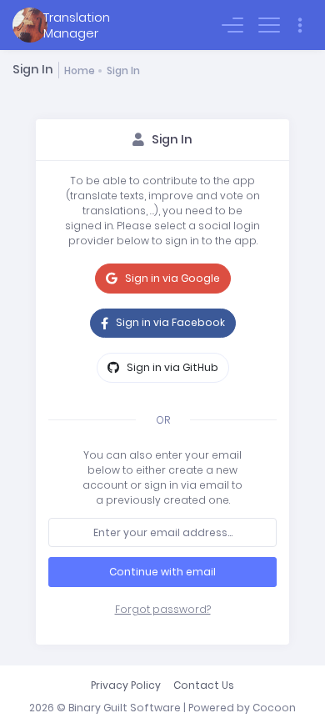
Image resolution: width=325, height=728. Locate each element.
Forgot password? (163, 609)
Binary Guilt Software (124, 707)
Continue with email (162, 572)
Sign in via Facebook (169, 322)
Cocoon (274, 707)
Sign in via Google (171, 278)
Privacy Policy (126, 685)
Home (79, 70)
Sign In (123, 70)
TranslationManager (76, 25)
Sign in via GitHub (171, 367)
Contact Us (203, 685)
